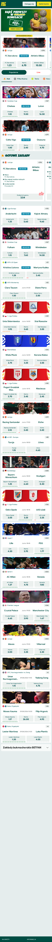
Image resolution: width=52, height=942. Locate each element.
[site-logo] (3, 4)
